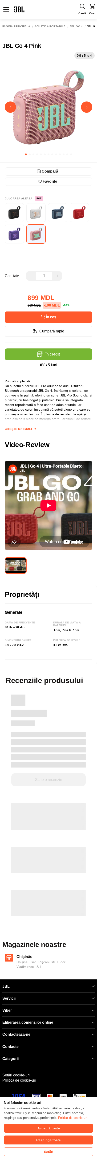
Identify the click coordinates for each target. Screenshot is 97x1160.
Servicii (9, 998)
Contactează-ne (16, 1034)
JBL (6, 986)
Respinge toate (48, 1140)
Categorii (10, 1059)
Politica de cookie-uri (19, 1080)
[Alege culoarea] (14, 212)
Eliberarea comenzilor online (27, 1022)
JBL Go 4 (76, 26)
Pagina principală (16, 26)
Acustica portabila (49, 26)
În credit (52, 354)
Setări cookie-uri (16, 1075)
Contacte (10, 1047)
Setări (48, 1152)
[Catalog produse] (6, 9)
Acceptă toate (48, 1128)
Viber (7, 1010)
